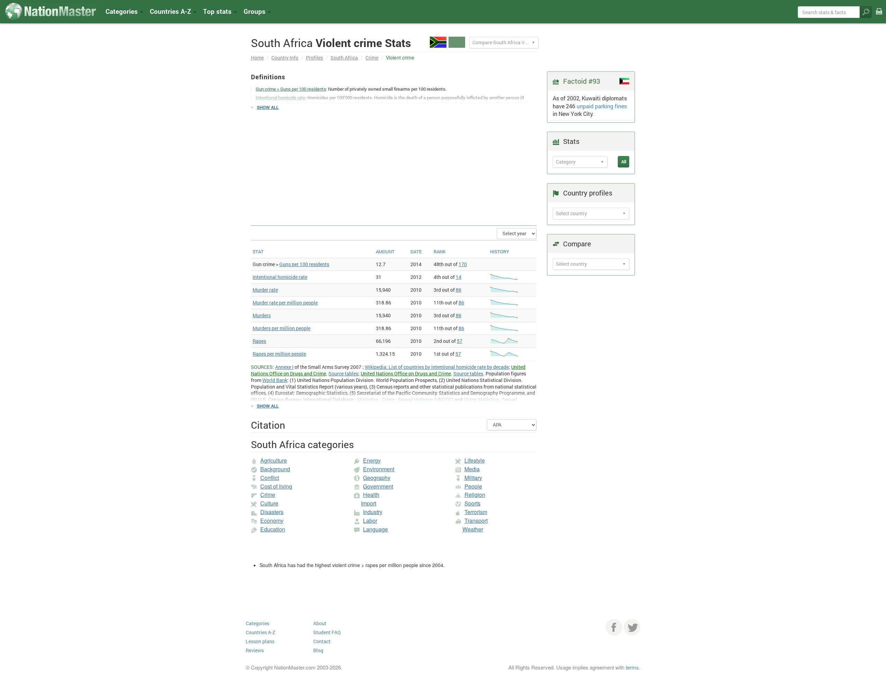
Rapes (259, 341)
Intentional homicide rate (280, 277)
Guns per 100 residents (304, 264)
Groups (255, 11)
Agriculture (273, 460)
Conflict (269, 478)
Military (473, 478)
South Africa (344, 57)
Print (879, 16)
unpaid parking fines (602, 106)
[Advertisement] (393, 164)
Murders (262, 315)
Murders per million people (281, 328)
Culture (269, 503)
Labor (370, 521)
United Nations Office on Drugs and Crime (406, 373)
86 (458, 289)
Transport (476, 521)
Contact (322, 641)
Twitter (632, 627)
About (319, 623)
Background (275, 469)
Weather (472, 529)
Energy (372, 460)
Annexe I (284, 367)
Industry (372, 512)
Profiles (314, 57)
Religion (474, 495)
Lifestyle (474, 460)
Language (375, 529)
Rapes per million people (279, 353)
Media (472, 469)
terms (632, 667)
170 (463, 264)
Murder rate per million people (285, 302)
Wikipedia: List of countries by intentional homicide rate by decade (437, 367)
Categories (122, 11)
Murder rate (265, 289)
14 (458, 277)
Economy (271, 521)
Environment (378, 469)
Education (272, 529)
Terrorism (475, 512)
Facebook (614, 627)
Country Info (284, 57)
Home (257, 57)
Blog (318, 650)
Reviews (255, 650)
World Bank (274, 380)
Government (378, 486)
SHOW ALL (268, 107)
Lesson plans (260, 641)
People (473, 486)
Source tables (343, 373)
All (623, 161)
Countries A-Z (260, 632)
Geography (376, 478)
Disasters (271, 512)
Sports (472, 503)
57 (459, 341)
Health (371, 495)
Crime (371, 57)
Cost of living (276, 486)
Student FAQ (327, 632)
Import (368, 503)
